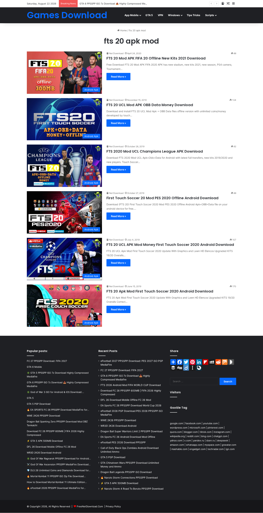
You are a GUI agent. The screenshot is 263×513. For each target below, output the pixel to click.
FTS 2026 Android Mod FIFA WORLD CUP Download (131, 385)
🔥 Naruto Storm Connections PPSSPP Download (129, 477)
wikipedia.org (177, 436)
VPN (160, 15)
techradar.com (216, 449)
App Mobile (131, 15)
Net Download (116, 53)
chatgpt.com (220, 436)
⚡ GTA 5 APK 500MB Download (119, 483)
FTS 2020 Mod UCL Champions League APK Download (154, 151)
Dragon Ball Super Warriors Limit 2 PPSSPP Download (131, 431)
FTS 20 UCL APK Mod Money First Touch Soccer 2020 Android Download (170, 244)
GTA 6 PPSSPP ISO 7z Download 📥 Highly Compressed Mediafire (115, 3)
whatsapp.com (194, 444)
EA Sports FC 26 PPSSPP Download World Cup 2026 (131, 405)
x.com (187, 440)
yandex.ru (198, 440)
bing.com (206, 436)
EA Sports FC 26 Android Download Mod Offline (128, 436)
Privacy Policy (113, 506)
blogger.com (191, 431)
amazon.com (177, 444)
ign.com (230, 449)
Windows (174, 15)
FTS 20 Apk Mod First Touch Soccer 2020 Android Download (159, 291)
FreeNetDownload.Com (90, 506)
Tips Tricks (193, 15)
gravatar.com (229, 444)
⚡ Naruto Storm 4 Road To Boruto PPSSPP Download (132, 488)
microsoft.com (197, 427)
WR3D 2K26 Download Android (118, 425)
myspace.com (212, 444)
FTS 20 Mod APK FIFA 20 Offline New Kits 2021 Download (156, 58)
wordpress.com (178, 427)
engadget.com (197, 449)
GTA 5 (149, 15)
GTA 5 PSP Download (113, 457)
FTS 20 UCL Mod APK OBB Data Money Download (149, 104)
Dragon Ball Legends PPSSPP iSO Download (126, 472)
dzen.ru (210, 440)
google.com (176, 423)
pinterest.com (215, 427)
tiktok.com (205, 431)
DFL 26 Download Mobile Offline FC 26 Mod (126, 399)
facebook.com (193, 423)
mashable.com (179, 449)
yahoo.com (176, 440)
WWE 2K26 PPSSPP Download (118, 420)
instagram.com (222, 431)
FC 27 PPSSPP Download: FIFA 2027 (122, 370)
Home (123, 30)
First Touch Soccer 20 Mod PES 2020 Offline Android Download (162, 197)
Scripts (209, 15)
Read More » (118, 76)
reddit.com (193, 436)
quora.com (176, 431)
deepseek (222, 440)
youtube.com (210, 423)
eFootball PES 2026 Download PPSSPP (123, 442)
